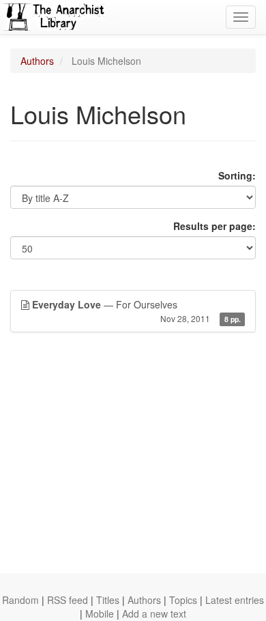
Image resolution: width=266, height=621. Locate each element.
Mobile (99, 613)
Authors (37, 61)
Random (20, 600)
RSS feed (67, 600)
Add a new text (154, 613)
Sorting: (237, 175)
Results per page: (214, 226)
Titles (107, 600)
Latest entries (234, 600)
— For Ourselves (136, 311)
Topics (183, 600)
